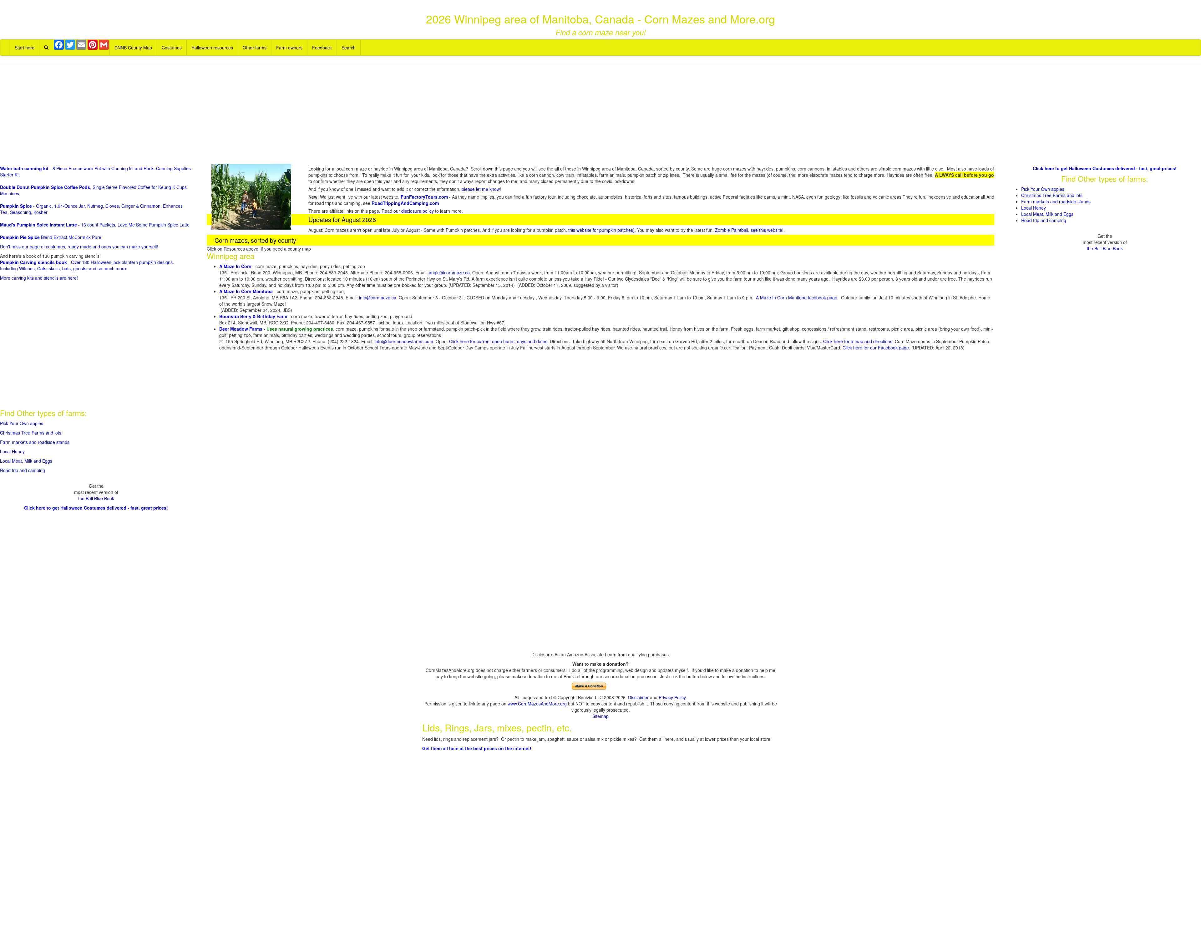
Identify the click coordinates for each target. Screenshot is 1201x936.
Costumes (172, 47)
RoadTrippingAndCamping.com (405, 203)
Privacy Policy (672, 697)
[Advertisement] (600, 115)
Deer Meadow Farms (240, 329)
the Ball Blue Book (96, 498)
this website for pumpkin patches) (601, 230)
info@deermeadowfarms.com (404, 341)
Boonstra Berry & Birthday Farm (253, 316)
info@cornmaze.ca (377, 297)
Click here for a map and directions (857, 341)
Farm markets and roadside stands (34, 442)
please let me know (481, 189)
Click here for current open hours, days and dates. (499, 341)
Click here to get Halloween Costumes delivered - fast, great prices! (96, 508)
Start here (24, 47)
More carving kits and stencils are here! (39, 278)
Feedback (322, 47)
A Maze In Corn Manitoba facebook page (796, 297)
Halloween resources (212, 47)
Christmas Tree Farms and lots (30, 433)
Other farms (254, 47)
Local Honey (12, 451)
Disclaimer (638, 697)
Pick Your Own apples (21, 423)
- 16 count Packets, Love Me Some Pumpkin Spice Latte (95, 224)
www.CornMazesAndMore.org (537, 703)
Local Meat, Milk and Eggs (26, 461)
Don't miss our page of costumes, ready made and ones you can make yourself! (79, 246)
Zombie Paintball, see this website (748, 230)
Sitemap (600, 716)
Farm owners (289, 47)
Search (349, 47)
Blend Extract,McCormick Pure (50, 237)
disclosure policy (417, 211)
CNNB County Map (133, 47)
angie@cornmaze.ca (449, 272)
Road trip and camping (22, 470)
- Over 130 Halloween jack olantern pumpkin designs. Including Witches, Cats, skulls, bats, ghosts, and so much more (87, 265)
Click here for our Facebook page (876, 347)
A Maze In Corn (235, 266)
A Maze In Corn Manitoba (246, 291)
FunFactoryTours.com (424, 197)
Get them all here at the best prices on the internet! (476, 748)
